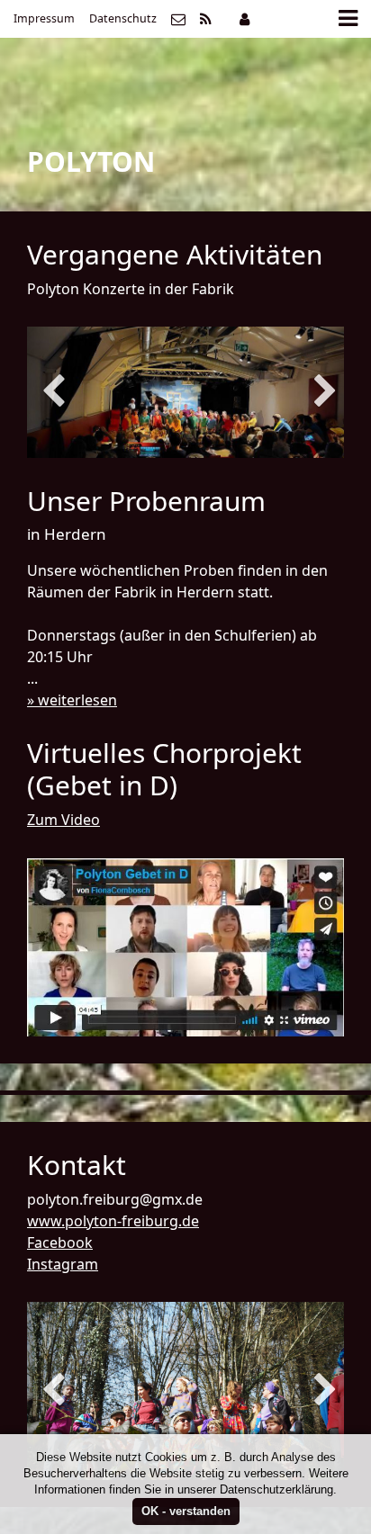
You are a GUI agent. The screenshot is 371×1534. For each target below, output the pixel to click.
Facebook (60, 1242)
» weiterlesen (72, 700)
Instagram (62, 1264)
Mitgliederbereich (244, 19)
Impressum (44, 18)
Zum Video (63, 820)
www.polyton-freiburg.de (113, 1221)
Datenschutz (123, 18)
